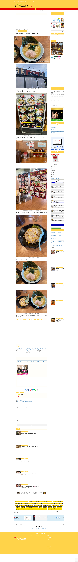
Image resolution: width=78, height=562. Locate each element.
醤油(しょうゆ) (50, 509)
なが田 (40, 501)
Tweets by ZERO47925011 (55, 178)
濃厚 (54, 507)
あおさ (16, 501)
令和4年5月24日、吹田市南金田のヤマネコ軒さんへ (29, 433)
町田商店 (27, 401)
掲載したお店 (53, 170)
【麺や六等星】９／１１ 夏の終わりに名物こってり (57, 97)
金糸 (56, 509)
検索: (57, 511)
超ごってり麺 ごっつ (43, 509)
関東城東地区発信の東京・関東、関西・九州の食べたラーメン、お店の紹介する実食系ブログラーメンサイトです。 (22, 536)
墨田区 (57, 505)
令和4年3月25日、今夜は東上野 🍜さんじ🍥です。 (29, 473)
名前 (17, 420)
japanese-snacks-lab (39, 530)
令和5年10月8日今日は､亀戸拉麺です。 (56, 232)
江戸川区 (45, 507)
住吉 (16, 505)
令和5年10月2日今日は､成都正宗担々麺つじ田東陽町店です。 (57, 132)
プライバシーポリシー (35, 533)
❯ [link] (63, 524)
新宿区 (18, 507)
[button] (63, 517)
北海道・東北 (53, 166)
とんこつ (35, 501)
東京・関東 (52, 172)
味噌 (44, 505)
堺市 (23, 401)
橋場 (40, 507)
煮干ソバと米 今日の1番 (26, 509)
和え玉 (49, 505)
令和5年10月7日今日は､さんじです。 (56, 127)
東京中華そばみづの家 (29, 507)
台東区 (35, 505)
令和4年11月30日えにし (19, 348)
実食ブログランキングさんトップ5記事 (35, 535)
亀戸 (47, 503)
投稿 (51, 168)
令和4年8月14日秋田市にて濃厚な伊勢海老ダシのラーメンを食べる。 (31, 349)
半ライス (31, 505)
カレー (50, 501)
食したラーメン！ (22, 400)
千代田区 (25, 505)
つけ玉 (26, 501)
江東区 (50, 507)
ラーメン (20, 401)
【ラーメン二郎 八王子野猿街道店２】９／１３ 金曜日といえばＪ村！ (57, 92)
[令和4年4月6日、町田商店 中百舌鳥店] (33, 390)
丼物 (43, 503)
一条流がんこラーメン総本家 (25, 503)
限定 (60, 509)
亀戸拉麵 (51, 503)
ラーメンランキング (16, 518)
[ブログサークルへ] (40, 518)
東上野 (23, 507)
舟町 (37, 509)
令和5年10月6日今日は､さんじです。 (56, 129)
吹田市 (40, 505)
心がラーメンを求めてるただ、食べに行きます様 (39, 528)
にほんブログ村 (58, 518)
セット (18, 401)
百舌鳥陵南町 (30, 401)
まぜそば (45, 501)
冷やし (20, 505)
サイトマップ (41, 533)
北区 (22, 401)
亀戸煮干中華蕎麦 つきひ (59, 503)
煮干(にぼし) (18, 509)
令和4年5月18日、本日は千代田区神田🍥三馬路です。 (30, 486)
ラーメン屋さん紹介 (54, 164)
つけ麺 (30, 501)
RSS (44, 533)
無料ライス (59, 507)
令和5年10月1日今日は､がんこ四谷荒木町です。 (57, 134)
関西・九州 (18, 400)
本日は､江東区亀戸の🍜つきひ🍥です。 (27, 459)
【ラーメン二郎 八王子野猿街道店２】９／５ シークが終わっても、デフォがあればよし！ (57, 102)
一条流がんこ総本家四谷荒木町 (35, 503)
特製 (33, 509)
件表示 (18, 512)
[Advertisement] (31, 21)
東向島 (36, 507)
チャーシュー (60, 501)
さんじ (21, 501)
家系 (25, 401)
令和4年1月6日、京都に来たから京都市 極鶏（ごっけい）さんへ (32, 446)
